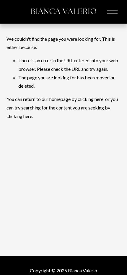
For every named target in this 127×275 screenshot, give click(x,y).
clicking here (90, 99)
